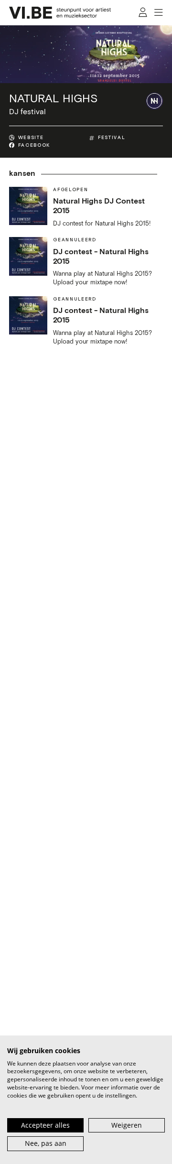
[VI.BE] (60, 12)
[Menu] (159, 13)
